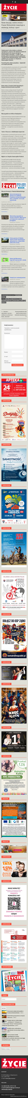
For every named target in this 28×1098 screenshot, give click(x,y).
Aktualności (20, 29)
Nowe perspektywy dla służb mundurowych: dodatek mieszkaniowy (21, 313)
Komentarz (7, 333)
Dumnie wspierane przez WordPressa (18, 1096)
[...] (7, 209)
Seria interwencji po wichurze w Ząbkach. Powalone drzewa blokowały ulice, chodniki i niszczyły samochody (18, 197)
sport (22, 300)
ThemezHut (12, 1094)
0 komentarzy (4, 211)
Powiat (25, 29)
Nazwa (6, 352)
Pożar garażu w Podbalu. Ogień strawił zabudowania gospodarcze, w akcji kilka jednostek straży (17, 240)
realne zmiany (16, 300)
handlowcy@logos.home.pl (12, 1087)
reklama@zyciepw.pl (6, 1089)
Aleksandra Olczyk (14, 29)
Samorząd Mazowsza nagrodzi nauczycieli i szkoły (18, 259)
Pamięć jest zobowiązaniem (17, 277)
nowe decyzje (14, 298)
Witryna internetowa (7, 361)
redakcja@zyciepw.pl (10, 1078)
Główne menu (7, 12)
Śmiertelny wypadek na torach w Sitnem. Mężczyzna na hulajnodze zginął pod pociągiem (18, 218)
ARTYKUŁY (4, 1008)
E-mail (6, 356)
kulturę (7, 298)
